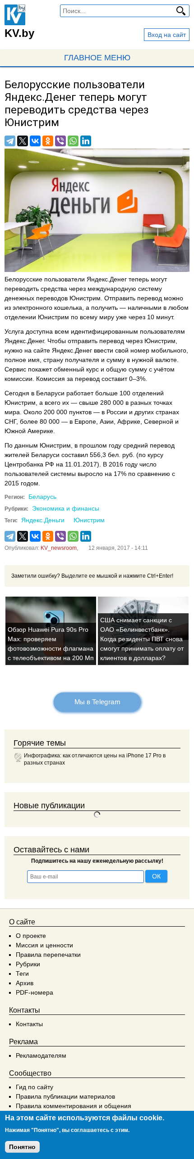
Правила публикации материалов (65, 1096)
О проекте (31, 935)
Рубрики (28, 964)
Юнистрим (89, 520)
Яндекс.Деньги (43, 520)
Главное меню (97, 57)
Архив (24, 983)
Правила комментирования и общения (73, 1105)
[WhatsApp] (73, 141)
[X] (22, 141)
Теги (22, 973)
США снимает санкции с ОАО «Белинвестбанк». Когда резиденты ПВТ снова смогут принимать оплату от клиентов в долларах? (142, 638)
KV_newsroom (59, 548)
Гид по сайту (34, 1087)
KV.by (19, 33)
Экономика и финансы (65, 508)
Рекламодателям (41, 1055)
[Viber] (60, 141)
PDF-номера (34, 992)
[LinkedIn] (85, 141)
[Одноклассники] (47, 141)
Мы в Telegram (97, 702)
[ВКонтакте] (35, 141)
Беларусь (42, 496)
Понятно (22, 1146)
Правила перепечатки (48, 954)
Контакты (29, 1024)
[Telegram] (10, 141)
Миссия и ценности (44, 945)
